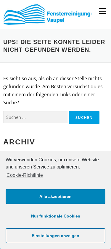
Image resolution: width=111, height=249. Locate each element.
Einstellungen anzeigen (55, 235)
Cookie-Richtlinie (25, 175)
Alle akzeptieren (55, 196)
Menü (102, 11)
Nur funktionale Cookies (55, 216)
